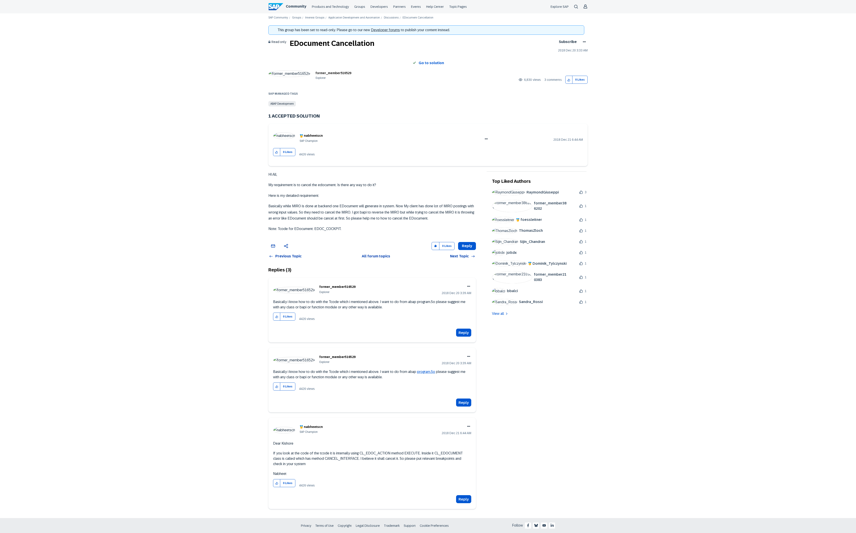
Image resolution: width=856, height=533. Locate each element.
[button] (569, 80)
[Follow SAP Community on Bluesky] (536, 525)
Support (410, 525)
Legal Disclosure (368, 525)
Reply (464, 333)
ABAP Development (282, 103)
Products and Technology (330, 6)
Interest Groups (314, 17)
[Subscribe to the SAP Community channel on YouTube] (544, 525)
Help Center (435, 6)
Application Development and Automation (354, 17)
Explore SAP (560, 6)
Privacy (306, 525)
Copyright (345, 525)
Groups (359, 6)
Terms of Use (324, 525)
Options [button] (583, 42)
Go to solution (431, 63)
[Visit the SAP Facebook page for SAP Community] (528, 525)
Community (296, 6)
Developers (379, 6)
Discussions (391, 17)
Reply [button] (467, 246)
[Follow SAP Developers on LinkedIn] (552, 525)
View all (498, 313)
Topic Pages (458, 6)
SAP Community (278, 17)
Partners (399, 6)
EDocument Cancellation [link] (418, 17)
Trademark (392, 525)
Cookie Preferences (434, 525)
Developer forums (385, 30)
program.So (426, 372)
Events (416, 6)
